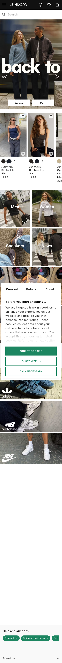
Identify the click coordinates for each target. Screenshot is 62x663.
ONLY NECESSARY (31, 371)
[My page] (41, 5)
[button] (11, 638)
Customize (29, 361)
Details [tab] (31, 289)
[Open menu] (4, 5)
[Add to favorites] (23, 116)
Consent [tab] (12, 289)
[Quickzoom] (23, 153)
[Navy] (9, 161)
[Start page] (19, 4)
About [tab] (49, 289)
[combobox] (33, 14)
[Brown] (3, 161)
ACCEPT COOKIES (31, 350)
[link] (41, 5)
